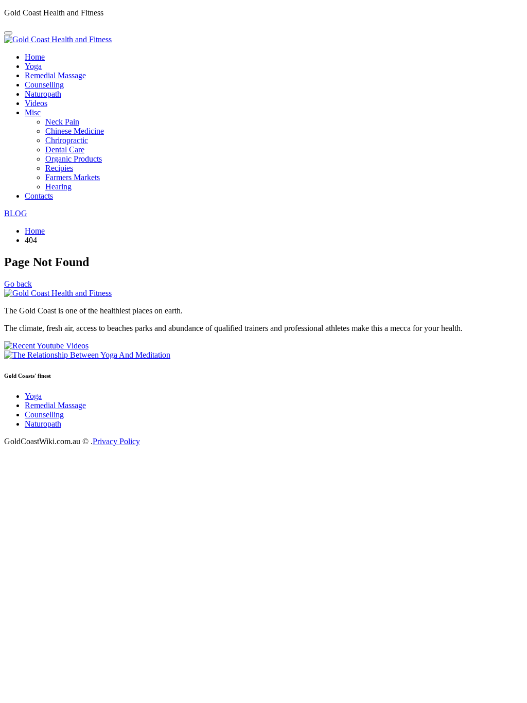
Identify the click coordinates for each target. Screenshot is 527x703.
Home (35, 56)
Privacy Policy (116, 441)
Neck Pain (62, 121)
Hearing (58, 186)
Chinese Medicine (74, 131)
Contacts (39, 195)
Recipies (59, 168)
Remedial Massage (55, 75)
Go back (18, 283)
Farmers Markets (72, 177)
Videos (36, 103)
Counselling (44, 84)
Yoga (33, 66)
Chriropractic (66, 140)
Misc (33, 112)
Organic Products (73, 158)
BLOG (15, 213)
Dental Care (64, 149)
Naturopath (43, 94)
